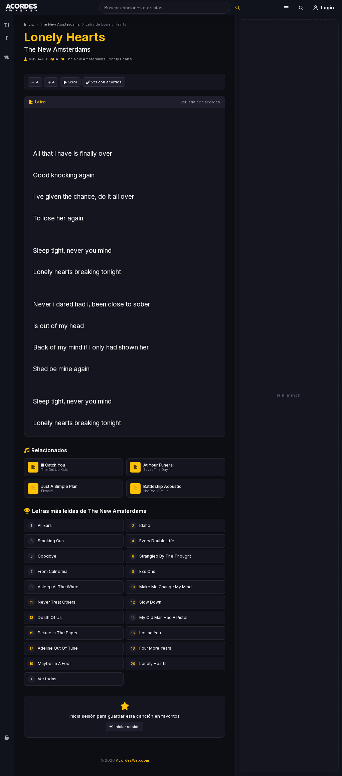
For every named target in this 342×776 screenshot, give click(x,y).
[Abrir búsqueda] (301, 7)
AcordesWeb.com (132, 760)
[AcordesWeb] (30, 8)
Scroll (72, 82)
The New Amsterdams (60, 24)
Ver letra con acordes (200, 102)
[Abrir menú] (286, 7)
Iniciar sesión (127, 726)
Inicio (29, 24)
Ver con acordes (106, 82)
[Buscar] (237, 8)
